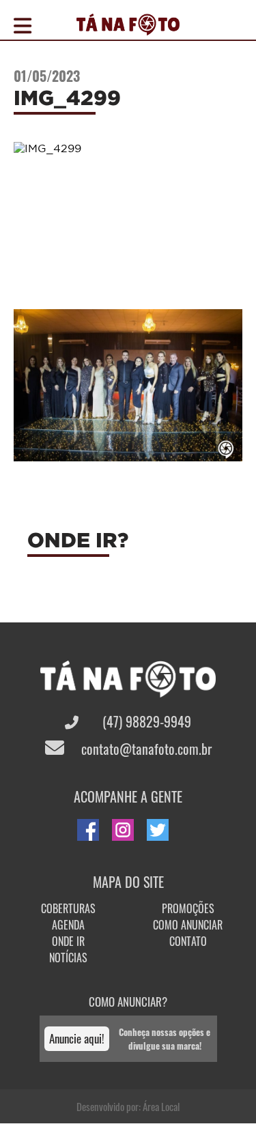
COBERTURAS (68, 908)
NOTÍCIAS (68, 957)
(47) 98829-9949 (145, 721)
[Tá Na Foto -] (128, 27)
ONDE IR (68, 941)
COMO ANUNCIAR (188, 925)
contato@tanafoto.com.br (145, 748)
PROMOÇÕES (188, 908)
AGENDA (68, 925)
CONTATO (188, 941)
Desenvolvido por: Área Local (128, 1106)
